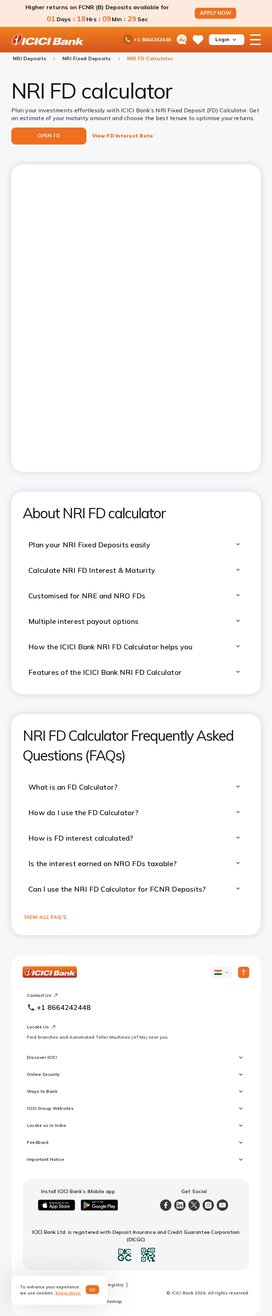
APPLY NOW (215, 13)
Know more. (68, 1292)
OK (92, 1289)
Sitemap (112, 1301)
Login (222, 39)
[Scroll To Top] (243, 972)
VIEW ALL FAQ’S (45, 917)
